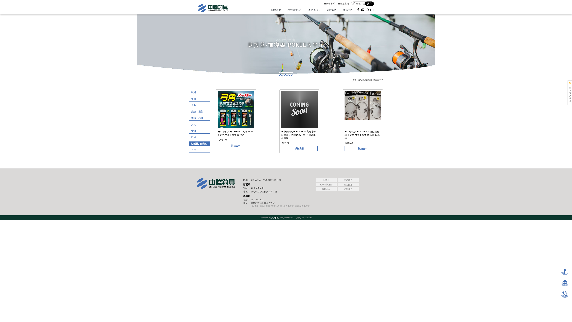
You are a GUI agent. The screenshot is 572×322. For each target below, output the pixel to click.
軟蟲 (193, 137)
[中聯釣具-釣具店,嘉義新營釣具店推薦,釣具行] (213, 8)
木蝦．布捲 (197, 118)
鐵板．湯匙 (197, 111)
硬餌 (193, 92)
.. (295, 218)
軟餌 (193, 98)
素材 (193, 130)
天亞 (193, 105)
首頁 (354, 80)
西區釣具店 (276, 206)
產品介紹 (313, 10)
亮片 (193, 150)
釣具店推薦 (288, 206)
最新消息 (331, 10)
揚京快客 (275, 218)
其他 (193, 124)
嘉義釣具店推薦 (302, 206)
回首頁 (326, 180)
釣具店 (255, 206)
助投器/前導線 (199, 143)
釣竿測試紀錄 (294, 10)
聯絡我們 (347, 10)
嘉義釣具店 (265, 206)
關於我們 (276, 10)
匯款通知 (344, 3)
